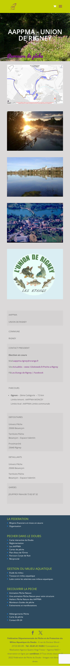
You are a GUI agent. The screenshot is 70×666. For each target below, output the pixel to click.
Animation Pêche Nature (20, 593)
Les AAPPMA (15, 546)
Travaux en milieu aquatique (22, 575)
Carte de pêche (16, 617)
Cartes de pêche (16, 549)
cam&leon (34, 653)
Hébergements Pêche (19, 613)
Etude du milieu (16, 572)
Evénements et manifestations (23, 605)
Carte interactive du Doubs (21, 540)
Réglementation (16, 543)
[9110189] (35, 242)
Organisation (15, 526)
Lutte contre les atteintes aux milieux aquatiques (31, 579)
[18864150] (35, 196)
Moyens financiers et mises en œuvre (26, 523)
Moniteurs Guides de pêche (21, 602)
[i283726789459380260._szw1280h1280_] (35, 150)
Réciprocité (14, 558)
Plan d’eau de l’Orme (18, 552)
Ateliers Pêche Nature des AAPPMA (25, 599)
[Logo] (35, 299)
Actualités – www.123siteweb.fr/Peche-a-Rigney (35, 367)
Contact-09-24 (15, 620)
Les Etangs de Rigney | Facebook (27, 372)
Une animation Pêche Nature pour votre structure (31, 596)
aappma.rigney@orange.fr (25, 361)
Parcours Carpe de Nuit (19, 555)
